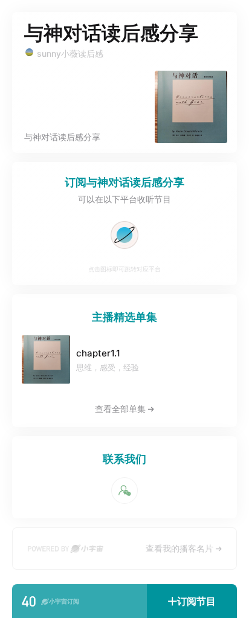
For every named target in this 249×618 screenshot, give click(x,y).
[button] (192, 601)
